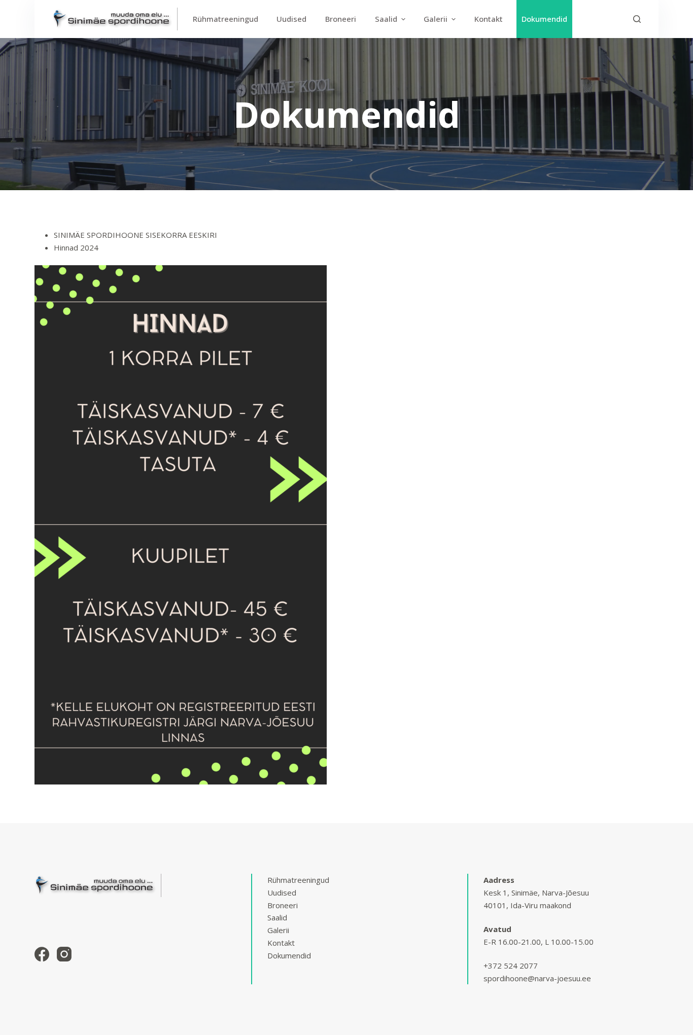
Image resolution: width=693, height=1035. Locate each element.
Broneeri (282, 905)
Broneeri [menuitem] (340, 19)
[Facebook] (41, 954)
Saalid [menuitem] (386, 19)
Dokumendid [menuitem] (544, 19)
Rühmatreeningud (298, 880)
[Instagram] (64, 954)
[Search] (637, 19)
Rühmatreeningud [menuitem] (225, 19)
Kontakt (281, 943)
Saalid (277, 917)
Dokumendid (289, 955)
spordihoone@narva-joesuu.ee (537, 978)
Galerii (278, 930)
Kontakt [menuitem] (488, 19)
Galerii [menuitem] (435, 19)
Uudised (281, 892)
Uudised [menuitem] (291, 19)
